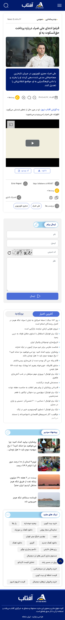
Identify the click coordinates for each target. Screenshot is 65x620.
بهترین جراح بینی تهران (35, 536)
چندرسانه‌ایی (50, 19)
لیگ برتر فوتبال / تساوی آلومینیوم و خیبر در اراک (37, 409)
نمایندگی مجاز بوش (48, 530)
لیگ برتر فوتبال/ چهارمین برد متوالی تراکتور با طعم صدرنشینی (36, 394)
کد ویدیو (25, 170)
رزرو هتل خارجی (50, 549)
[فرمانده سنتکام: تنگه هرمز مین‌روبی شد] (48, 499)
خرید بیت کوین (50, 523)
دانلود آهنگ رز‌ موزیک (23, 530)
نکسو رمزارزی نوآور (28, 549)
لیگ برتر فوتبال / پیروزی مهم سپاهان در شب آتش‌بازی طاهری (34, 376)
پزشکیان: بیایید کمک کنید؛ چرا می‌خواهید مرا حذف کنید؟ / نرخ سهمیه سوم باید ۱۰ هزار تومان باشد (33, 354)
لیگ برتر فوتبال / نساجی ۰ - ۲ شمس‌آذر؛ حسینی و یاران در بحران (34, 402)
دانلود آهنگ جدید (49, 543)
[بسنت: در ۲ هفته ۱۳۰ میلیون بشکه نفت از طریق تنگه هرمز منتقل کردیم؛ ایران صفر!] (48, 481)
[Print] (51, 197)
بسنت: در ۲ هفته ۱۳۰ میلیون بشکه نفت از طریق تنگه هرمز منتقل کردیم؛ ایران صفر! (23, 481)
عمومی (40, 19)
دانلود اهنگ (17, 543)
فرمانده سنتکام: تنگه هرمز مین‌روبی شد (24, 499)
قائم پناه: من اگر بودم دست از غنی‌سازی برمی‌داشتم (36, 360)
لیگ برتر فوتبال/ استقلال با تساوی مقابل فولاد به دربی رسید (35, 335)
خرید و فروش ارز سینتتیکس (45, 568)
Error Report (16, 183)
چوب (55, 536)
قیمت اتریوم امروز (17, 581)
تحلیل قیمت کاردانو (26, 562)
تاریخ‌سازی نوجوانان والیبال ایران (44, 342)
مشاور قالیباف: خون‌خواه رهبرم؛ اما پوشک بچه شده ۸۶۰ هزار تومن (34, 367)
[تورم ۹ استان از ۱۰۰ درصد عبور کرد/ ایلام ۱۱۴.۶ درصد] (48, 463)
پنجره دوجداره (30, 523)
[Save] (56, 197)
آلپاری (32, 543)
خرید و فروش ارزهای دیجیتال (45, 581)
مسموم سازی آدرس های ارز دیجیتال (42, 556)
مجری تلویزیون (21, 206)
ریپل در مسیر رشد (49, 562)
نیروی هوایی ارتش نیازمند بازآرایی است (41, 328)
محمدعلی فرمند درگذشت (47, 382)
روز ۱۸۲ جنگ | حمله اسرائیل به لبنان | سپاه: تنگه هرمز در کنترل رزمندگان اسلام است (34, 322)
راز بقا (14, 523)
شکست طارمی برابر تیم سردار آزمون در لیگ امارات (36, 347)
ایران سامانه (26, 616)
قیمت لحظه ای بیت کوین (46, 575)
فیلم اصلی (39, 179)
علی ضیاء (36, 206)
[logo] (33, 5)
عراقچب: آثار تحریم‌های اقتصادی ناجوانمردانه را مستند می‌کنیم (35, 416)
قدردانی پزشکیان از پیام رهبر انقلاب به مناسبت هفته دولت (33, 387)
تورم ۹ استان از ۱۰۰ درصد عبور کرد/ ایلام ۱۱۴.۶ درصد (22, 463)
